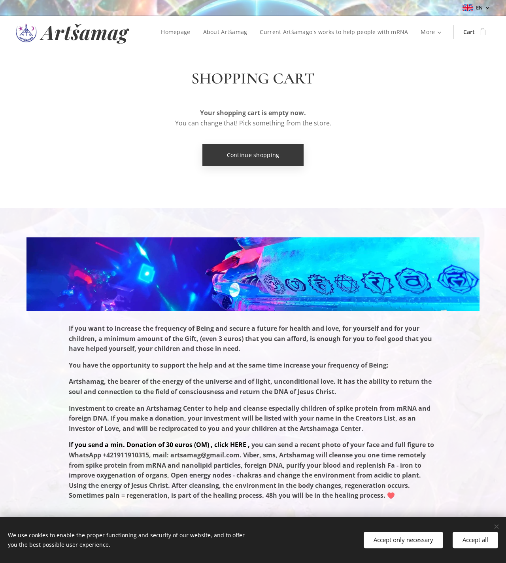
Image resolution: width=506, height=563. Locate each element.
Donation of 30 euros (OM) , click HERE (187, 444)
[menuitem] (177, 32)
